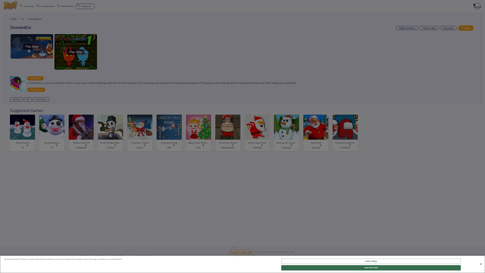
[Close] (481, 264)
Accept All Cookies (371, 268)
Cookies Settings (371, 261)
